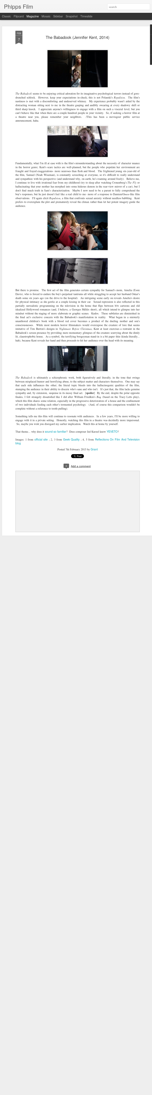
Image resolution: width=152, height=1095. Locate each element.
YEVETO (112, 431)
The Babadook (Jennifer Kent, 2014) (77, 37)
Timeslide (86, 16)
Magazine (33, 16)
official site (41, 439)
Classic (6, 16)
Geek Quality (71, 439)
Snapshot (72, 16)
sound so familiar (55, 431)
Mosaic (46, 16)
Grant (94, 449)
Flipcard (19, 16)
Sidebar (58, 16)
